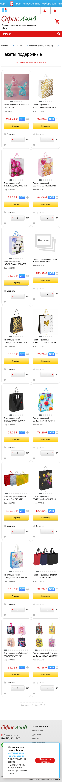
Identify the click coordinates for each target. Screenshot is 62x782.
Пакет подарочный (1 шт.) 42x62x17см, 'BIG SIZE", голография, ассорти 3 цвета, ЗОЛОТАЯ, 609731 (15, 498)
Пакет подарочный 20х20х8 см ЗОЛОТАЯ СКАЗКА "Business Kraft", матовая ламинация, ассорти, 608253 (45, 576)
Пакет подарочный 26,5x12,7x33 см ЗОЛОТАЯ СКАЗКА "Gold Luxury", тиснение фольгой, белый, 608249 (44, 106)
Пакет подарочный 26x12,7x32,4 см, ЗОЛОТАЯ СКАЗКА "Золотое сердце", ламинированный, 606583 (44, 341)
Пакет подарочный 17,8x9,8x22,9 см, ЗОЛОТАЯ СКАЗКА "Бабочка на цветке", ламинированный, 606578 (16, 576)
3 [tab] (17, 101)
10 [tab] (26, 493)
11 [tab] (27, 650)
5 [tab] (21, 101)
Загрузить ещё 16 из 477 (31, 705)
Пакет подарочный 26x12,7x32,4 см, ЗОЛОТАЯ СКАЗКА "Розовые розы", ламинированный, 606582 (15, 184)
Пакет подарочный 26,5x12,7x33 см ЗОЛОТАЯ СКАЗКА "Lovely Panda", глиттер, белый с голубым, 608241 (15, 263)
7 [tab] (20, 493)
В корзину (16, 126)
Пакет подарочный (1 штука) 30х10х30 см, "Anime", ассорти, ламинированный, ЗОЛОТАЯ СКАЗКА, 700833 (16, 654)
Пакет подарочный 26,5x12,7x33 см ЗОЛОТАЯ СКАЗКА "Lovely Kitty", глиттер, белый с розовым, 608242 (44, 184)
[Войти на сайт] (55, 10)
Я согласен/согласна (45, 760)
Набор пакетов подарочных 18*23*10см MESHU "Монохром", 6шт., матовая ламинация (45, 260)
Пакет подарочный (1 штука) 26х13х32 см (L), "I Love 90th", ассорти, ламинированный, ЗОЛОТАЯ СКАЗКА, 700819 (45, 654)
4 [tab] (19, 101)
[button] (5, 10)
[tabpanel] (16, 86)
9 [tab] (24, 493)
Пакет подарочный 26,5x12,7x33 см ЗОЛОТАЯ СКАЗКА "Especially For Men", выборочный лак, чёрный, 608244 (16, 419)
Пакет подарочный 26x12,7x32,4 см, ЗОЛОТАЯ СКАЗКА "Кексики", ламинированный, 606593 (44, 419)
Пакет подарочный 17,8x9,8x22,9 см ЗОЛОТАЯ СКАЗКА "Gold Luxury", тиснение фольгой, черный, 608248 (15, 341)
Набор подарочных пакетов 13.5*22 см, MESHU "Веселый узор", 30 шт (16, 106)
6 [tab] (51, 101)
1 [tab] (12, 101)
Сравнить (11, 134)
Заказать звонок (10, 735)
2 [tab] (14, 101)
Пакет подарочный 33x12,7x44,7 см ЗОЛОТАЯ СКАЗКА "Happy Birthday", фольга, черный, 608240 (44, 498)
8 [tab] (22, 493)
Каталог (7, 34)
